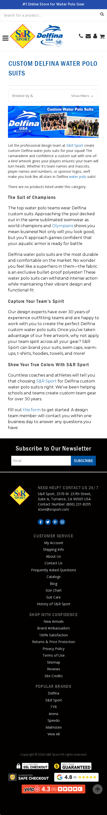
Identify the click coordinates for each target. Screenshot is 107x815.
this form (32, 410)
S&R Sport (74, 145)
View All (54, 734)
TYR (53, 706)
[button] (53, 95)
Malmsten (54, 727)
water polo (77, 176)
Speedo (54, 720)
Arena (53, 713)
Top (98, 789)
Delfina (53, 693)
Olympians (62, 225)
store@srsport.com (53, 509)
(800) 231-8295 (78, 504)
